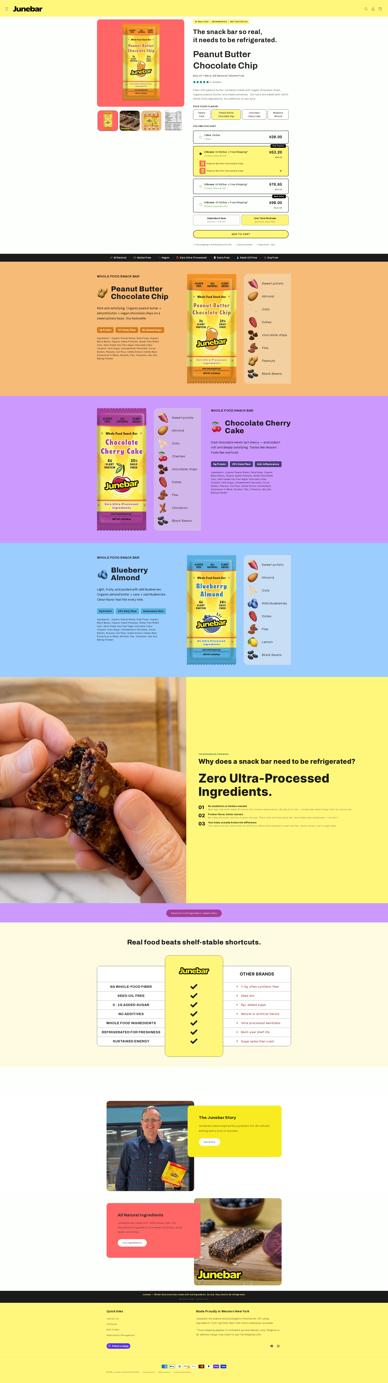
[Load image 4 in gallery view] (173, 121)
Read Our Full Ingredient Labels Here (194, 913)
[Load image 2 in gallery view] (130, 121)
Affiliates (112, 1324)
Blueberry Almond (278, 114)
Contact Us (113, 1319)
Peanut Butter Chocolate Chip (226, 114)
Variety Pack (201, 114)
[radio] (241, 137)
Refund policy (164, 1372)
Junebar (117, 1372)
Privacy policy (149, 1372)
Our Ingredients (132, 1243)
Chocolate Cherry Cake (254, 114)
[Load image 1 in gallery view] (108, 121)
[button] (6, 8)
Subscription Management (121, 1335)
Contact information (182, 1372)
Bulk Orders (113, 1330)
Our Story (209, 1142)
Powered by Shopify (130, 1372)
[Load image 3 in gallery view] (151, 121)
